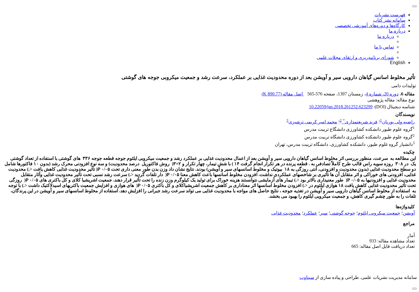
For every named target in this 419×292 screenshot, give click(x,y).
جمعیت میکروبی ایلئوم (379, 213)
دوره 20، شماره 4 (382, 93)
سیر (324, 213)
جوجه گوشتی (342, 213)
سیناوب (307, 277)
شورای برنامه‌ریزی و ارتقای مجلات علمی (355, 57)
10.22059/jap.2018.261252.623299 (341, 106)
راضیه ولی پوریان (398, 121)
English (397, 62)
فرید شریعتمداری (360, 121)
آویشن (409, 213)
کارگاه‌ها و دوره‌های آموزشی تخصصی (370, 25)
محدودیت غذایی (286, 213)
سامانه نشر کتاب (389, 20)
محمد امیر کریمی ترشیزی (312, 121)
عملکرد (310, 213)
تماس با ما (384, 46)
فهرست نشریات (390, 14)
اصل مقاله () (283, 93)
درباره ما (397, 30)
